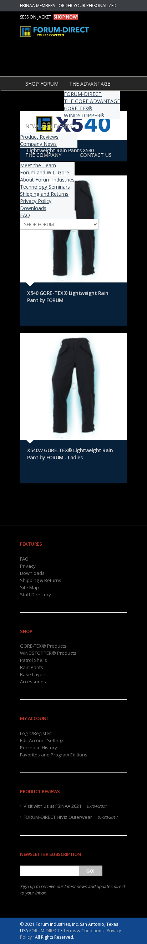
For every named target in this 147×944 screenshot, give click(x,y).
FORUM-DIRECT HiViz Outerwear (58, 817)
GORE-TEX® (78, 108)
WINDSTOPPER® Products (48, 653)
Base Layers (33, 674)
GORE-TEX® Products (43, 646)
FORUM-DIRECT (83, 94)
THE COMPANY (43, 154)
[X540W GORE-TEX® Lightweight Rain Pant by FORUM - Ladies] (73, 386)
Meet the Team (38, 165)
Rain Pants (31, 667)
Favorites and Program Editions (53, 754)
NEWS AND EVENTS (48, 126)
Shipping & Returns (40, 580)
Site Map (29, 587)
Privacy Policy (35, 201)
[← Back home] (61, 36)
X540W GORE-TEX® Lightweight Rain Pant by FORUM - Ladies (70, 454)
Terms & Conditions (83, 931)
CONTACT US (96, 154)
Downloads (33, 208)
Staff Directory (35, 594)
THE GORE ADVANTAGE (92, 101)
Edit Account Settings (42, 740)
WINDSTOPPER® (84, 115)
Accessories (33, 681)
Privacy (28, 566)
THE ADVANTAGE (89, 83)
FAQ (25, 215)
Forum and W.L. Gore (44, 172)
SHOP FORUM (42, 83)
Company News (38, 144)
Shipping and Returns (44, 193)
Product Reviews (39, 136)
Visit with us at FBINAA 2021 (52, 806)
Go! (90, 871)
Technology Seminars (45, 186)
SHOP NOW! (66, 17)
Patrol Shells (33, 660)
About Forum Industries (47, 179)
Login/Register (35, 733)
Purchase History (38, 747)
